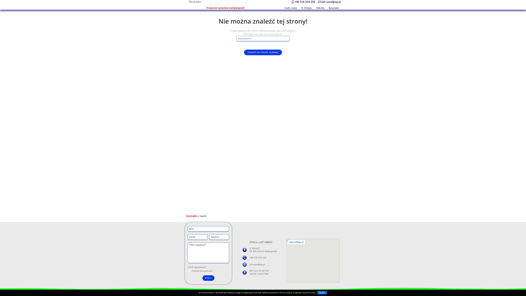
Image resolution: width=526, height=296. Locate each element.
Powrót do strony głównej (263, 52)
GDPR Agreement (197, 267)
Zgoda (322, 293)
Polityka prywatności (202, 271)
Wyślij (208, 278)
